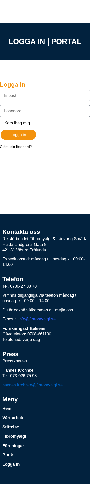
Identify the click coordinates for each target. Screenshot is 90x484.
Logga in (11, 464)
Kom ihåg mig (16, 123)
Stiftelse (10, 427)
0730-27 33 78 (23, 286)
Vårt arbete (13, 417)
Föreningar (13, 445)
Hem (7, 408)
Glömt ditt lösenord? (16, 147)
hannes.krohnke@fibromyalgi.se (32, 385)
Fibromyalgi (14, 436)
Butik (7, 455)
